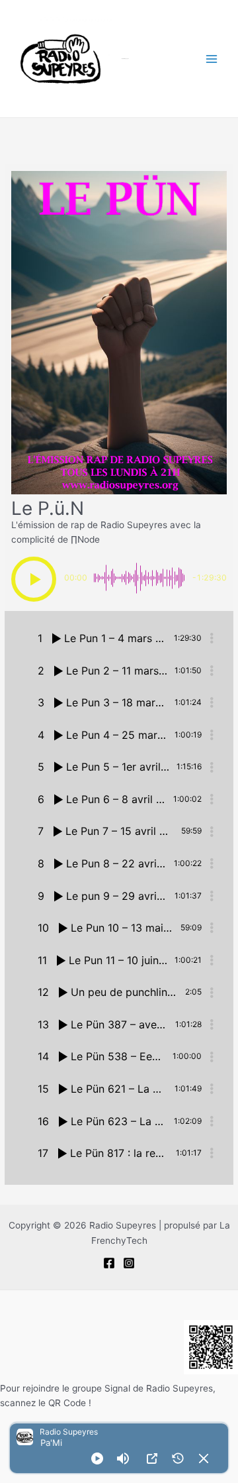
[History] (178, 1458)
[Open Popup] (152, 1458)
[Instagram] (129, 1263)
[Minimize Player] (204, 1458)
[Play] (97, 1458)
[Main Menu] (211, 58)
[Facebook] (109, 1263)
